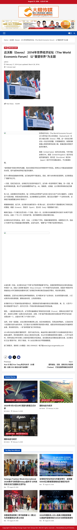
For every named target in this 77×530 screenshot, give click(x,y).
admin (6, 62)
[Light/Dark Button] (70, 33)
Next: (59, 364)
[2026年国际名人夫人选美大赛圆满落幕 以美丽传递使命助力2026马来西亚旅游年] (56, 501)
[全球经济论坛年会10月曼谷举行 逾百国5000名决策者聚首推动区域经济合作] (56, 465)
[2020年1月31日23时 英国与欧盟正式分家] (20, 392)
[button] (4, 33)
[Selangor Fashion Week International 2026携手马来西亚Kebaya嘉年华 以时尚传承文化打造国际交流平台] (20, 465)
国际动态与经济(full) (22, 400)
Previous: (19, 364)
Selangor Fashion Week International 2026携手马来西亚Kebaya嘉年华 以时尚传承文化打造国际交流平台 (20, 481)
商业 (6, 48)
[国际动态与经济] (56, 392)
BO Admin (7, 411)
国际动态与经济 (13, 48)
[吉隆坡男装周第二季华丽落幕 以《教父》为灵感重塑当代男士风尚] (20, 501)
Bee (5, 487)
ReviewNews (60, 528)
